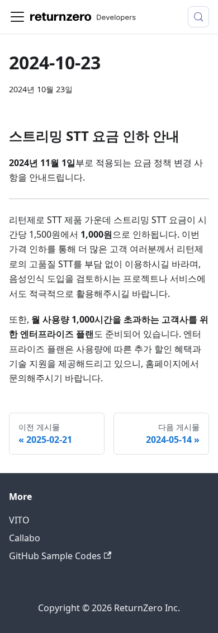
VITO (19, 520)
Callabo (24, 538)
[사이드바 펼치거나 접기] (17, 16)
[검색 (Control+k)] (198, 16)
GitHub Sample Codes (55, 556)
